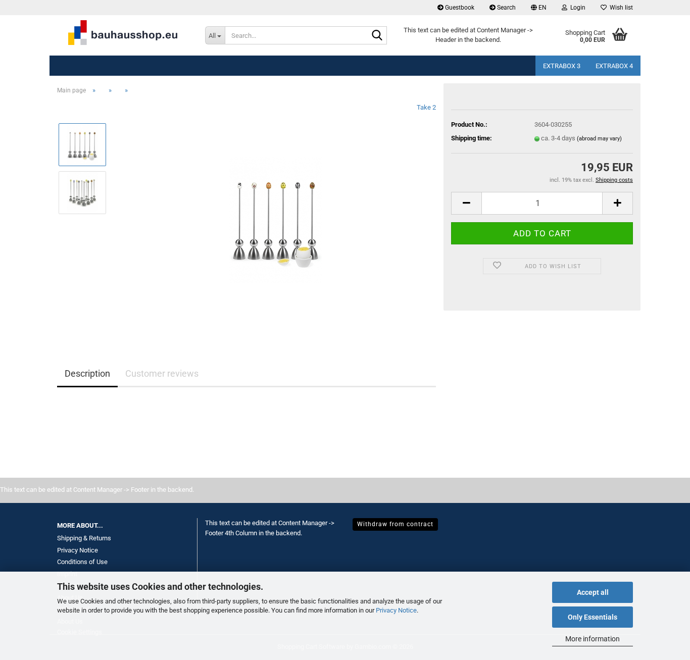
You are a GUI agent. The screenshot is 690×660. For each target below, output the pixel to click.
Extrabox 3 (561, 66)
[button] (538, 7)
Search (506, 7)
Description (87, 373)
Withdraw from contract (395, 524)
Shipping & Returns (84, 538)
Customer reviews (162, 373)
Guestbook (458, 7)
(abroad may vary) (599, 138)
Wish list (620, 7)
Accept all (593, 592)
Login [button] (576, 7)
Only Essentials (592, 617)
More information (592, 639)
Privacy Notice (396, 610)
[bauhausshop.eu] (123, 35)
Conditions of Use (82, 562)
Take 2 (426, 107)
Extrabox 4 (614, 66)
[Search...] (377, 36)
